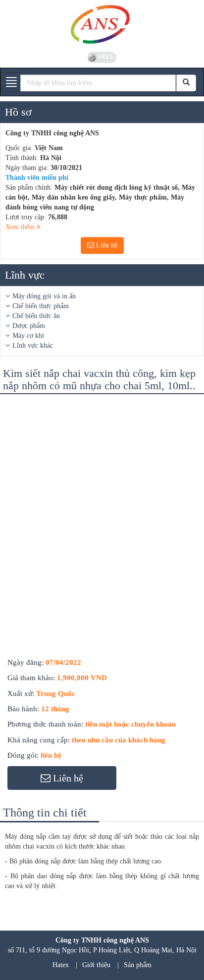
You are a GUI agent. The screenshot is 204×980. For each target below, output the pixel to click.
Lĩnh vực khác (32, 345)
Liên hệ (105, 245)
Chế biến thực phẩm (40, 306)
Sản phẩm (138, 965)
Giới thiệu (96, 965)
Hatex (60, 965)
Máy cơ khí (28, 335)
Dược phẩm (28, 325)
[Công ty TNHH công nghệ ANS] (102, 24)
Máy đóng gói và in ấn (44, 296)
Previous (17, 411)
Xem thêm (21, 227)
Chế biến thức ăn (36, 316)
